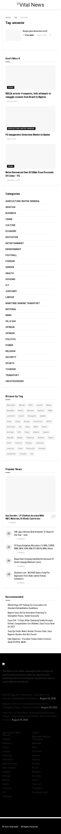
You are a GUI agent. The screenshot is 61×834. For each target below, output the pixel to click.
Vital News (29, 35)
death (43, 416)
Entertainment (14, 243)
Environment (13, 249)
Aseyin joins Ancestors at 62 (35, 31)
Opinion (10, 327)
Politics (10, 339)
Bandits (10, 411)
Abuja (22, 405)
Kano (44, 427)
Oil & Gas (10, 321)
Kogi (27, 432)
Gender (9, 267)
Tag (15, 17)
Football (11, 255)
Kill (19, 432)
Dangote (32, 416)
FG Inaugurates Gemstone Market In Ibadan (27, 134)
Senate (41, 448)
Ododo (41, 438)
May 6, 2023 (11, 139)
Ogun (50, 438)
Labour (9, 297)
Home (8, 17)
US (31, 454)
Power (9, 345)
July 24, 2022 (42, 35)
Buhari (41, 411)
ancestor (24, 17)
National (10, 309)
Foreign (10, 261)
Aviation (10, 207)
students (11, 454)
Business (10, 213)
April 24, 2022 (12, 101)
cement (11, 416)
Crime (10, 87)
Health (9, 273)
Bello (20, 411)
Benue (30, 411)
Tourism (10, 369)
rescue (10, 448)
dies (9, 421)
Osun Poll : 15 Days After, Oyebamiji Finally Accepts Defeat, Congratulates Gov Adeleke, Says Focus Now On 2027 (31, 623)
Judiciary (11, 291)
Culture (10, 225)
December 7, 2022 (13, 180)
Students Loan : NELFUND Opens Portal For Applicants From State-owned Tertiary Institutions (32, 575)
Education (11, 237)
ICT (7, 285)
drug (17, 421)
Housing (10, 279)
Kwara (36, 432)
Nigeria (30, 438)
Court (21, 416)
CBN (50, 411)
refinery (40, 443)
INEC (35, 427)
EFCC (49, 421)
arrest (39, 405)
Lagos (46, 432)
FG (20, 427)
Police (18, 443)
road (20, 448)
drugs (27, 421)
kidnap (10, 432)
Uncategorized (14, 381)
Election (11, 427)
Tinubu (23, 454)
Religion (10, 351)
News (8, 315)
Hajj (27, 427)
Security (10, 357)
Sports (9, 363)
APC (31, 405)
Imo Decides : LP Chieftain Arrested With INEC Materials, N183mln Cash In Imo (24, 517)
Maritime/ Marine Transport (22, 303)
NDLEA (10, 438)
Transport (12, 375)
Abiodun (11, 405)
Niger (20, 438)
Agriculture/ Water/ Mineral (21, 128)
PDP (9, 443)
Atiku (48, 405)
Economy (10, 231)
